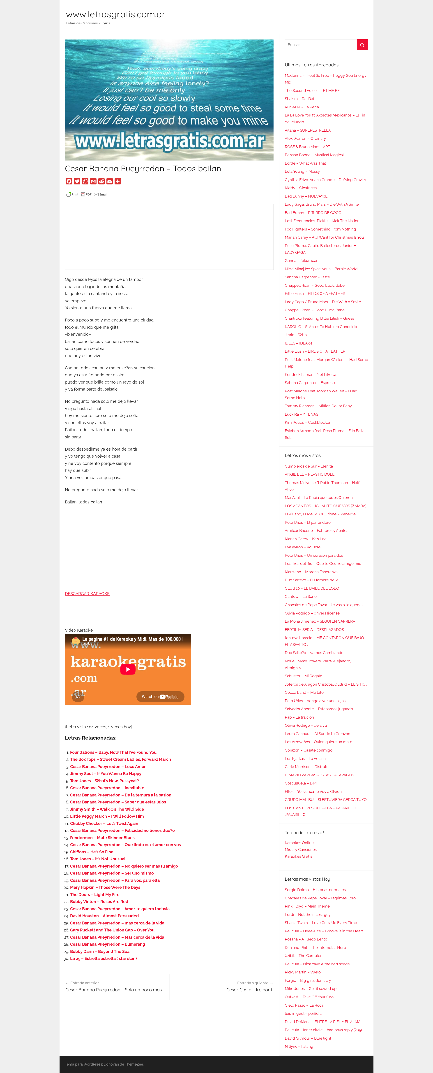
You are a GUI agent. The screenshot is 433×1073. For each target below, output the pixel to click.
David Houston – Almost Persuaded (104, 915)
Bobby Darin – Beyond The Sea (99, 951)
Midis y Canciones (301, 849)
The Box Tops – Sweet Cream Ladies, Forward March (120, 759)
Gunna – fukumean (301, 260)
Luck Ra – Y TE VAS (301, 414)
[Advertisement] (169, 236)
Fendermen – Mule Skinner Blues (102, 837)
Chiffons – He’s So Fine (91, 852)
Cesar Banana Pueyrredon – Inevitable (107, 787)
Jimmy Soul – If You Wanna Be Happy (105, 773)
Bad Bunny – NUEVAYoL (306, 196)
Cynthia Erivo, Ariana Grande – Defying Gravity (325, 179)
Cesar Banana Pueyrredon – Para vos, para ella (115, 880)
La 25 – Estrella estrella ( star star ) (103, 958)
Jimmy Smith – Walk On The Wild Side (107, 809)
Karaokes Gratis (298, 856)
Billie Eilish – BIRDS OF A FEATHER (315, 293)
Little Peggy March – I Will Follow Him (107, 816)
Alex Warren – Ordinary (305, 138)
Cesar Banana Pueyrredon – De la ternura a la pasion (120, 795)
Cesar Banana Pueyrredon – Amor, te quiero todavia (120, 908)
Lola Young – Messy (302, 171)
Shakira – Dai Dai (299, 98)
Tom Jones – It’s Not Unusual (98, 859)
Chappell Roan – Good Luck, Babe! (315, 285)
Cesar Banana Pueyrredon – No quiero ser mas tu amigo (124, 866)
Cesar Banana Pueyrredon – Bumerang (107, 944)
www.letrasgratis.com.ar (115, 14)
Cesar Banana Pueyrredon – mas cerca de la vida (117, 923)
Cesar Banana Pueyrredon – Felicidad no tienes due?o (122, 830)
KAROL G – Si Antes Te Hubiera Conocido (321, 326)
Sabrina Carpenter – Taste (307, 277)
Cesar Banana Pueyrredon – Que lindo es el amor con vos (125, 844)
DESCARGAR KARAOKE (87, 593)
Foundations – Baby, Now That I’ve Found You (113, 752)
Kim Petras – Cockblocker (307, 422)
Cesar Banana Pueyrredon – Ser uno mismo (112, 873)
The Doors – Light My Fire (95, 894)
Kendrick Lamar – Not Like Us (311, 374)
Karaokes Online (299, 842)
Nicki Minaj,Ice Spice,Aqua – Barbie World (321, 269)
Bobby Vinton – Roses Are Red (99, 901)
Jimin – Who (296, 335)
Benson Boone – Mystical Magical (314, 155)
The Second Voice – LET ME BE (312, 90)
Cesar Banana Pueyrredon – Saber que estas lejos (118, 802)
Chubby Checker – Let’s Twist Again (104, 823)
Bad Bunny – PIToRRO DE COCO (313, 212)
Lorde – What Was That (305, 163)
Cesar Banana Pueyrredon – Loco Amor (108, 766)
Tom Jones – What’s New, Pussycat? (104, 780)
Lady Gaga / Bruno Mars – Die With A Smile (323, 302)
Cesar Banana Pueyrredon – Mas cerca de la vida (117, 937)
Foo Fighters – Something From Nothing (320, 229)
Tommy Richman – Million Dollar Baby (318, 406)
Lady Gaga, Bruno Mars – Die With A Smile (322, 204)
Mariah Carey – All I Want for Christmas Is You (324, 237)
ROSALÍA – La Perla (302, 107)
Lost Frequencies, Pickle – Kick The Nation (322, 221)
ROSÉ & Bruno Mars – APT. (308, 146)
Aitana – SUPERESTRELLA (308, 130)
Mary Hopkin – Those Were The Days (105, 887)
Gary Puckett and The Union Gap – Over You (112, 930)
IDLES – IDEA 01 (298, 343)
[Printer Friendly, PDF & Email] (87, 194)
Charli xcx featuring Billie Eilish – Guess (319, 318)
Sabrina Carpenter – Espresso (310, 382)
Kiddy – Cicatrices (301, 188)
